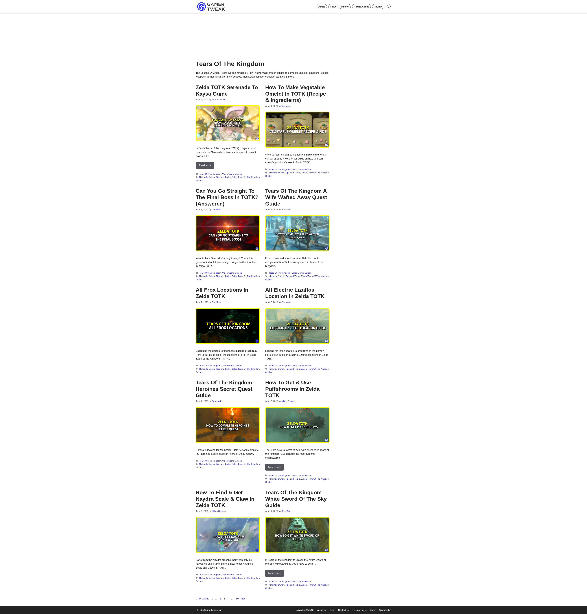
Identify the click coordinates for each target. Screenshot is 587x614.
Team (332, 610)
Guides (321, 6)
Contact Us (343, 610)
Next (245, 598)
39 (237, 598)
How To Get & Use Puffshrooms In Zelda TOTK (292, 388)
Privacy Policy (360, 610)
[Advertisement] (293, 35)
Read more (205, 165)
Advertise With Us (305, 610)
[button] (387, 6)
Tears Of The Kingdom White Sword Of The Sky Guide (296, 498)
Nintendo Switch (207, 177)
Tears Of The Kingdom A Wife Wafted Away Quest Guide (296, 197)
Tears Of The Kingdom (210, 174)
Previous (202, 598)
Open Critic (385, 610)
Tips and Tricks (223, 177)
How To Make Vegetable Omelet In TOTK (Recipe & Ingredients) (295, 93)
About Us (322, 610)
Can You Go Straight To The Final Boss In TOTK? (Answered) (227, 197)
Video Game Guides (232, 174)
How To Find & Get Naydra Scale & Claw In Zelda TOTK (225, 498)
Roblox (345, 6)
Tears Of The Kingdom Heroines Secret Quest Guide (224, 388)
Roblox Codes (361, 6)
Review (378, 6)
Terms (373, 610)
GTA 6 (333, 6)
